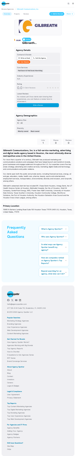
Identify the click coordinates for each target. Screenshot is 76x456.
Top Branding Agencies (16, 413)
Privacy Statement (14, 398)
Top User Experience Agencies (18, 416)
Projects (17, 14)
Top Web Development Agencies (19, 419)
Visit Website (24, 62)
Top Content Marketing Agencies (19, 406)
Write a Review (38, 105)
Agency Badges (13, 434)
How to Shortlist (13, 352)
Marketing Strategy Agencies (18, 321)
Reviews (26, 14)
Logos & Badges (13, 386)
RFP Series (11, 358)
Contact (10, 376)
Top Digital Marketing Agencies (18, 410)
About (9, 370)
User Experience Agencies (17, 327)
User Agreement (13, 395)
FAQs (9, 449)
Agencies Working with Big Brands (20, 345)
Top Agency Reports (15, 349)
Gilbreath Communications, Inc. (28, 9)
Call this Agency (40, 58)
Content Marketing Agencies (17, 333)
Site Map (10, 446)
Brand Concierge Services (17, 361)
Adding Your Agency (15, 431)
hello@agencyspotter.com (17, 304)
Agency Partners (13, 437)
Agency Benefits (13, 428)
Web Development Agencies (17, 330)
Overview (7, 14)
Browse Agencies (8, 9)
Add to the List (58, 14)
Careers (10, 383)
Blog (8, 373)
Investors (10, 379)
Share (68, 14)
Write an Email (25, 58)
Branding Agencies (14, 324)
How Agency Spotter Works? (18, 342)
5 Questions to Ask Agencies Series (20, 355)
